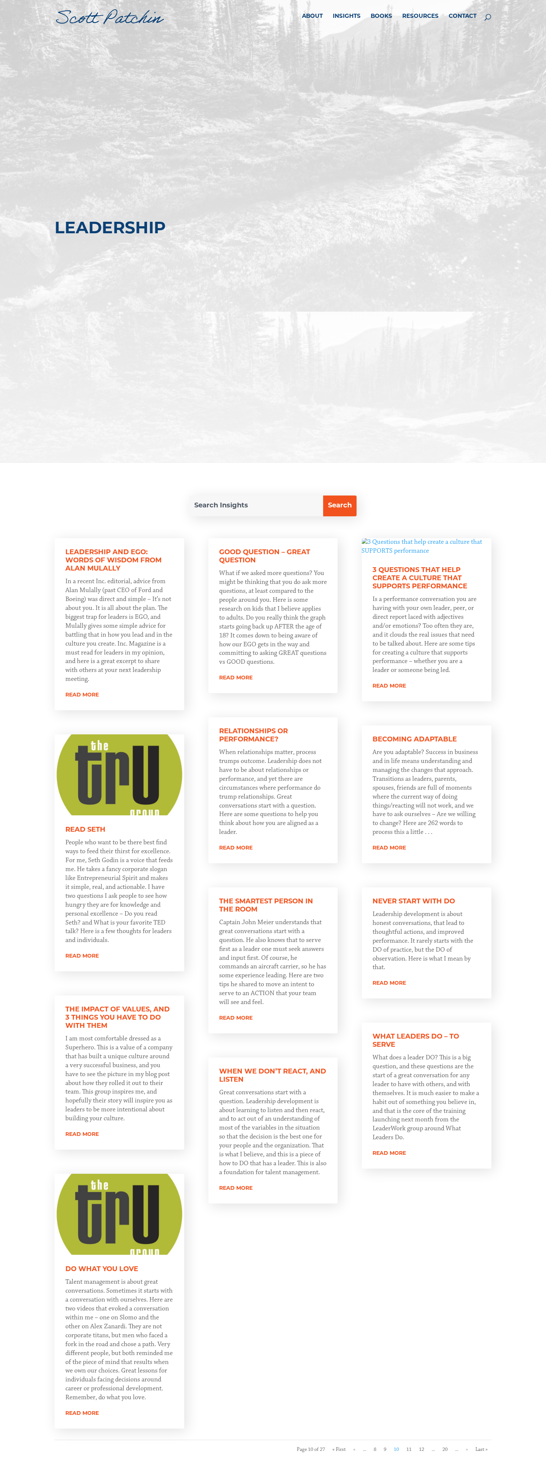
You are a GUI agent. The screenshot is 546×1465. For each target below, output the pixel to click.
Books (381, 16)
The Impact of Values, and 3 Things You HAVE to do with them (117, 1018)
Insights (347, 16)
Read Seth (85, 830)
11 (409, 1449)
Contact (463, 16)
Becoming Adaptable (415, 740)
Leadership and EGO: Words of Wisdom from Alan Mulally (113, 560)
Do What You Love (101, 1269)
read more (82, 695)
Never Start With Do (414, 902)
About (312, 16)
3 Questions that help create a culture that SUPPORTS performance (420, 578)
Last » (481, 1449)
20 (445, 1449)
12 (421, 1449)
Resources (420, 16)
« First (339, 1449)
